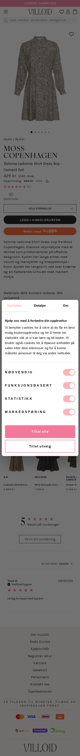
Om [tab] (65, 305)
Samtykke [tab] (14, 305)
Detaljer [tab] (40, 305)
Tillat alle (40, 431)
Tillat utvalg (40, 446)
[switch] (69, 385)
